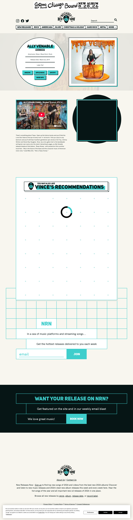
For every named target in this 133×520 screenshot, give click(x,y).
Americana (47, 27)
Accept (120, 512)
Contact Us (71, 479)
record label (92, 495)
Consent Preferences (83, 504)
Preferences (90, 512)
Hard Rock (92, 27)
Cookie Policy (58, 504)
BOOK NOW (76, 418)
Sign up (38, 484)
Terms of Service (69, 504)
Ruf (42, 65)
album (68, 495)
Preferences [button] (9, 514)
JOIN (77, 354)
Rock (36, 27)
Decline (105, 512)
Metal (103, 27)
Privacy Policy (47, 504)
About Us (61, 479)
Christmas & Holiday (74, 27)
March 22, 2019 (45, 60)
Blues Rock (44, 54)
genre (61, 495)
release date (77, 495)
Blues (58, 27)
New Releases (24, 27)
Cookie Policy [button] (41, 512)
